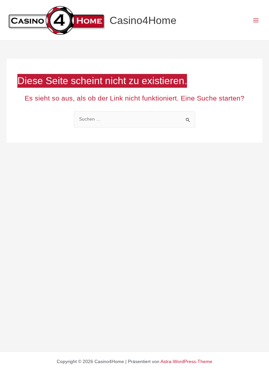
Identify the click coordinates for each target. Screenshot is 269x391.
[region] (85, 335)
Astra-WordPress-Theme (186, 361)
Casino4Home (143, 20)
